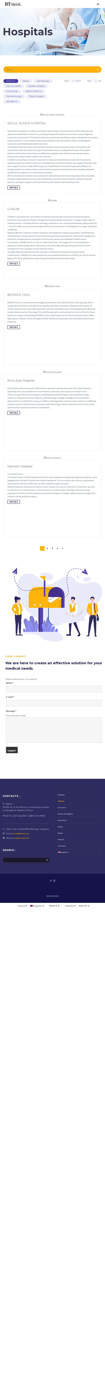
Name (78, 81)
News (60, 833)
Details (13, 187)
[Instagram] (54, 881)
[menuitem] (78, 852)
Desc (89, 81)
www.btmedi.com (21, 838)
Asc (99, 81)
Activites (62, 820)
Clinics (61, 801)
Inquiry (61, 795)
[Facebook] (51, 881)
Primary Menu (98, 4)
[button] (10, 81)
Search (47, 860)
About (61, 839)
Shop (60, 827)
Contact (62, 846)
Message (11, 711)
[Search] (98, 69)
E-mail (10, 696)
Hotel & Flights (65, 814)
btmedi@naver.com (20, 833)
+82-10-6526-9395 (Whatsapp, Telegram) (31, 829)
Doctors (62, 808)
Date (66, 81)
